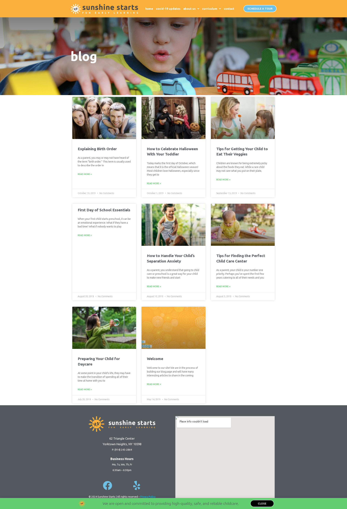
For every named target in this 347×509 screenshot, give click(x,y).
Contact (229, 8)
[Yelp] (136, 485)
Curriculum (209, 8)
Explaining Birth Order (97, 149)
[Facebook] (107, 485)
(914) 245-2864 (123, 449)
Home (149, 8)
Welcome (155, 358)
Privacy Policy (147, 496)
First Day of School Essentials (104, 210)
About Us (189, 8)
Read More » (85, 174)
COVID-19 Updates (168, 8)
